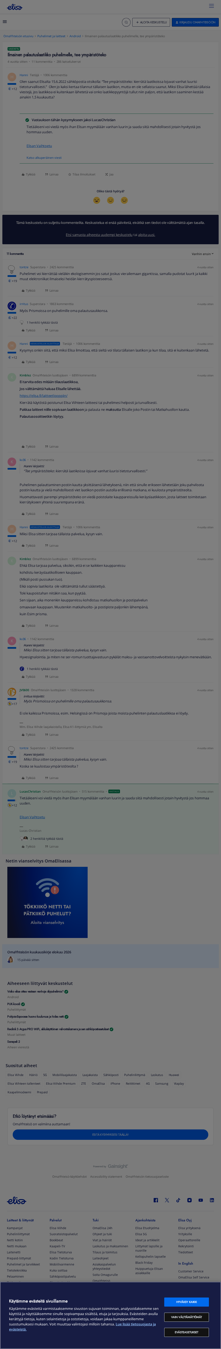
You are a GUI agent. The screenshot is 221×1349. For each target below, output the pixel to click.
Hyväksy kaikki (186, 1302)
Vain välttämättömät (186, 1317)
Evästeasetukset (187, 1332)
